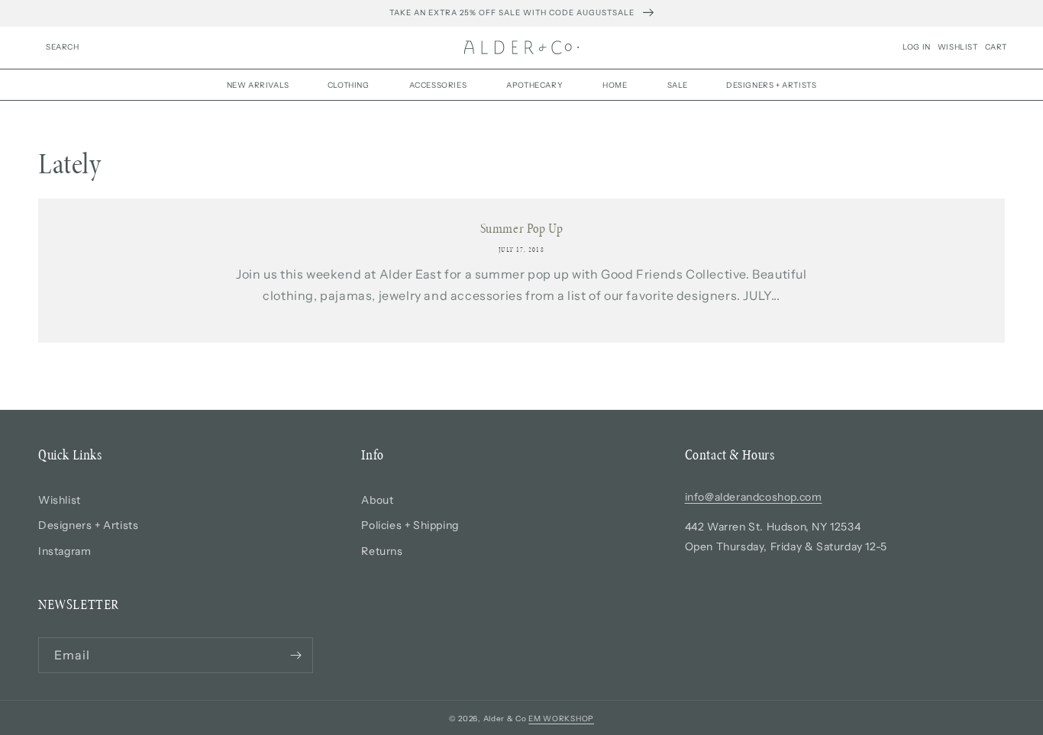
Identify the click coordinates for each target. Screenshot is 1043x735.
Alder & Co (505, 719)
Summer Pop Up (521, 228)
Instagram (64, 551)
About (377, 500)
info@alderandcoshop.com (753, 497)
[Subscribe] (295, 655)
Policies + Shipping (409, 525)
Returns (381, 551)
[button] (62, 47)
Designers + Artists (88, 525)
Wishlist (59, 500)
